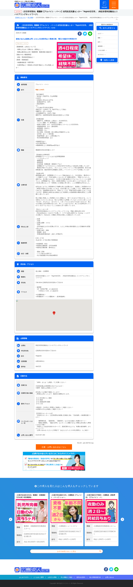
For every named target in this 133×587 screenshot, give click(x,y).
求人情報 (30, 17)
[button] (54, 313)
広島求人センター (20, 17)
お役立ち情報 (52, 577)
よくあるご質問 (38, 577)
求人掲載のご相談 (66, 577)
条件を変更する (107, 28)
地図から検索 (107, 60)
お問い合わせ (109, 577)
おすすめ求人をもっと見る (79, 551)
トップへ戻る (128, 582)
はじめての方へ (24, 577)
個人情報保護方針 (95, 577)
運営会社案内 (80, 577)
